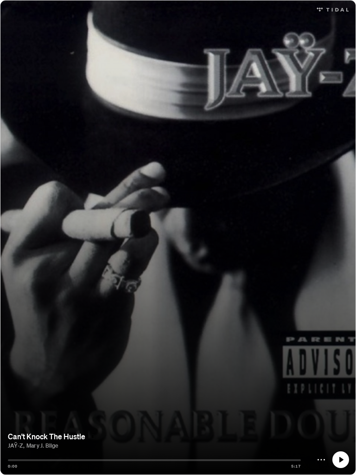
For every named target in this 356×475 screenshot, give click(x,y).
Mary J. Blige (42, 445)
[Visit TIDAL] (333, 8)
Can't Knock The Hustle (46, 436)
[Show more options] (321, 459)
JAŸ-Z (15, 445)
